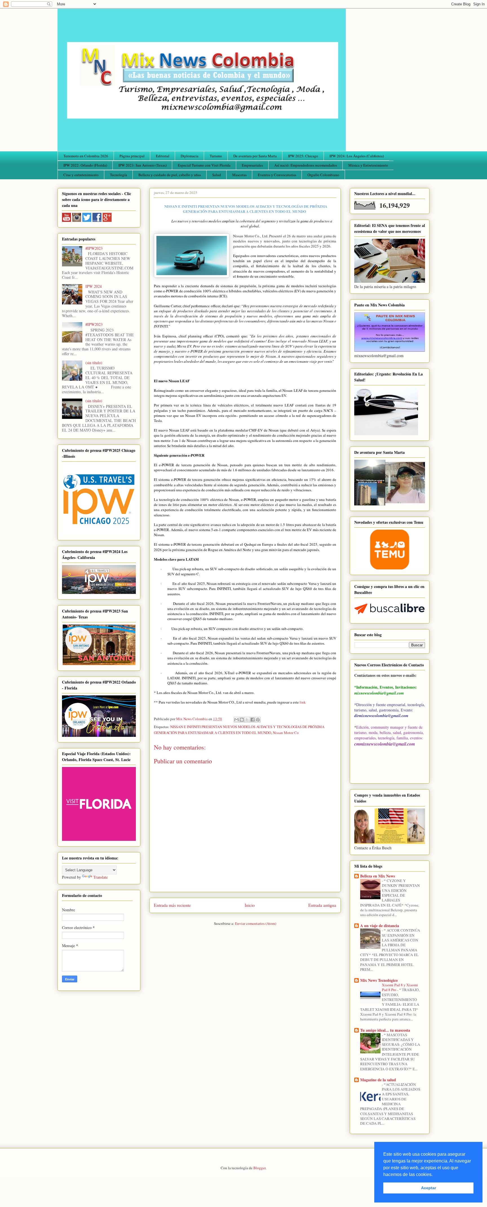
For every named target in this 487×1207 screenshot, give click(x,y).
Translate (100, 877)
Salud (216, 174)
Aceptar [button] (428, 1188)
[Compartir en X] (247, 719)
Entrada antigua (322, 905)
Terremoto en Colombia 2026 (85, 155)
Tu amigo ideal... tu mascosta (385, 1030)
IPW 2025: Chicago (303, 155)
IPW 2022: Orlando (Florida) (85, 165)
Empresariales (252, 165)
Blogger (259, 1167)
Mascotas (239, 174)
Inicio (250, 905)
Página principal (132, 155)
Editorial (162, 155)
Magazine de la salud (378, 1080)
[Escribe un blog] (242, 719)
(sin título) (93, 362)
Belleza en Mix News (377, 876)
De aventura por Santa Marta (255, 155)
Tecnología (118, 174)
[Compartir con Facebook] (252, 719)
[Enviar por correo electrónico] (236, 719)
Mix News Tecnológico (379, 980)
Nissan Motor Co (286, 732)
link (303, 702)
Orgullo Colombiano (323, 174)
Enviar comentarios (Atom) (255, 923)
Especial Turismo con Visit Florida (204, 165)
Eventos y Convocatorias (277, 174)
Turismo (216, 155)
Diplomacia (189, 155)
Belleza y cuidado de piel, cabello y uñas (169, 174)
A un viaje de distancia (379, 926)
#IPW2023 (94, 248)
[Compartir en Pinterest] (258, 719)
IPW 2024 (93, 286)
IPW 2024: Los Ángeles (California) (356, 155)
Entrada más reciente (172, 905)
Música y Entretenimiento (368, 165)
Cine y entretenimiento (81, 174)
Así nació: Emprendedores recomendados (305, 165)
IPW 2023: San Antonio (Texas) (142, 165)
